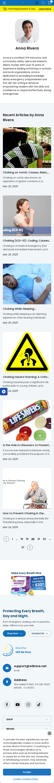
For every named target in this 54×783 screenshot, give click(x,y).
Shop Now (12, 633)
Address (20, 680)
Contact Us (38, 633)
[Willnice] (23, 2)
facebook (7, 705)
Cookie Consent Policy (25, 778)
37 (22, 547)
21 (39, 539)
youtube (18, 705)
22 (44, 539)
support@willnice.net (30, 666)
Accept (27, 772)
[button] (49, 733)
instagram (28, 705)
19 (27, 539)
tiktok (39, 705)
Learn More (45, 8)
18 (22, 539)
